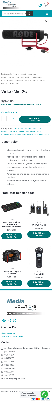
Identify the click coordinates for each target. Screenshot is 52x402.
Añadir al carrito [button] (12, 236)
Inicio (3, 74)
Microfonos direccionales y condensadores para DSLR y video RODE (23, 80)
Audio (9, 74)
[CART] (46, 5)
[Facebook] (4, 320)
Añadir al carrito (35, 119)
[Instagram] (9, 320)
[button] (46, 21)
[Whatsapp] (14, 320)
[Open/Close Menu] (47, 13)
